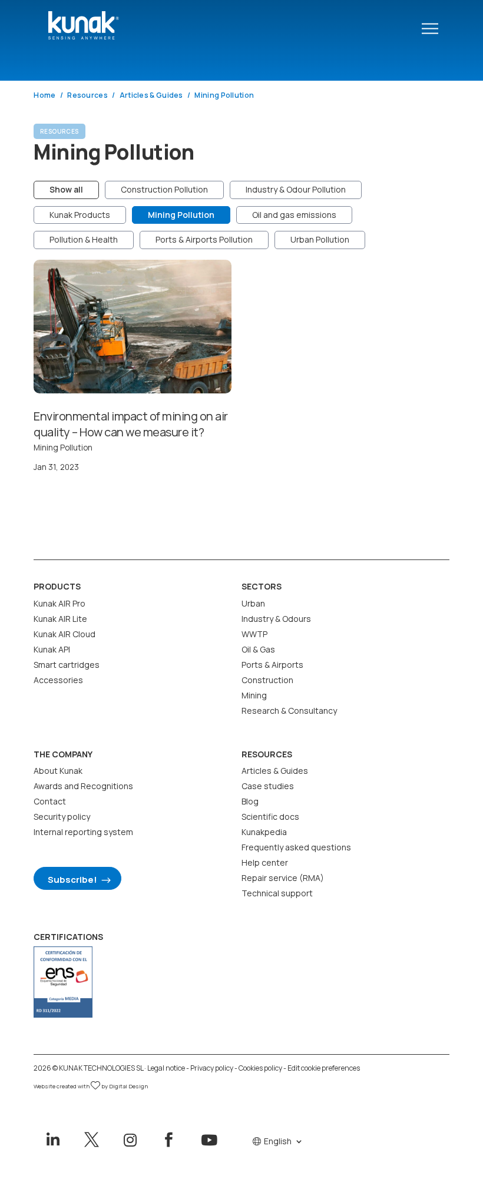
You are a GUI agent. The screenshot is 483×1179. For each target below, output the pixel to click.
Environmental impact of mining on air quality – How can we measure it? (131, 424)
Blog (250, 801)
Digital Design (128, 1086)
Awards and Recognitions (83, 785)
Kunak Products (79, 214)
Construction (267, 679)
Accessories (58, 679)
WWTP (254, 634)
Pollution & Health (83, 239)
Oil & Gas (258, 649)
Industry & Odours (276, 618)
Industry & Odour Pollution (296, 189)
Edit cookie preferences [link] (323, 1068)
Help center (265, 862)
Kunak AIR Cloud (64, 634)
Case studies (268, 785)
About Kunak (58, 770)
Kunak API (52, 649)
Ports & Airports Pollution (204, 239)
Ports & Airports (272, 664)
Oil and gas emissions (294, 214)
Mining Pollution (181, 214)
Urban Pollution (319, 239)
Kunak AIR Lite (60, 618)
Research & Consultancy (289, 710)
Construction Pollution (164, 189)
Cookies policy (260, 1068)
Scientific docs (270, 816)
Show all (66, 189)
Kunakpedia (264, 831)
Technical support (277, 893)
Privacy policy (211, 1068)
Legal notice (166, 1068)
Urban (253, 603)
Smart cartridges (67, 664)
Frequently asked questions (296, 847)
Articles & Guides (275, 770)
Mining (254, 695)
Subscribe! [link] (72, 879)
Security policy (62, 816)
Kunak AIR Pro (59, 603)
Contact (50, 801)
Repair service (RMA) (283, 877)
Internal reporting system (83, 831)
